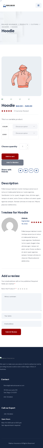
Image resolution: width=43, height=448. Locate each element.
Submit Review (11, 332)
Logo (4, 134)
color (5, 126)
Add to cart (10, 156)
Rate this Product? (9, 289)
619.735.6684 (8, 397)
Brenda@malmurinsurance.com (14, 386)
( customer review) (21, 111)
